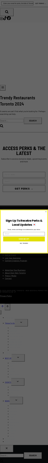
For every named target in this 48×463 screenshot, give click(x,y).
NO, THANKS (24, 243)
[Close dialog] (46, 212)
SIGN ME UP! (24, 239)
